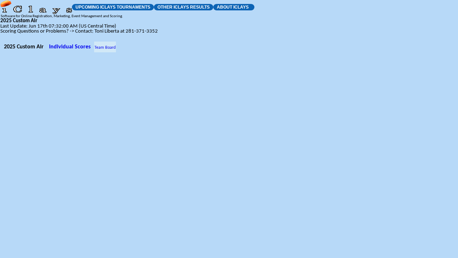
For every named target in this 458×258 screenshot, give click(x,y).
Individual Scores (70, 47)
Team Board (105, 48)
